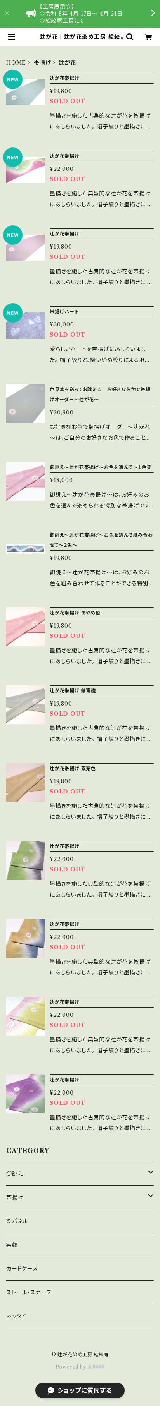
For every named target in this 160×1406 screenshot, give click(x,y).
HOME (16, 62)
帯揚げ (42, 62)
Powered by (72, 1367)
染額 (12, 1244)
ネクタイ (16, 1316)
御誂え (14, 1173)
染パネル (17, 1221)
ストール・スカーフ (28, 1292)
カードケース (22, 1268)
